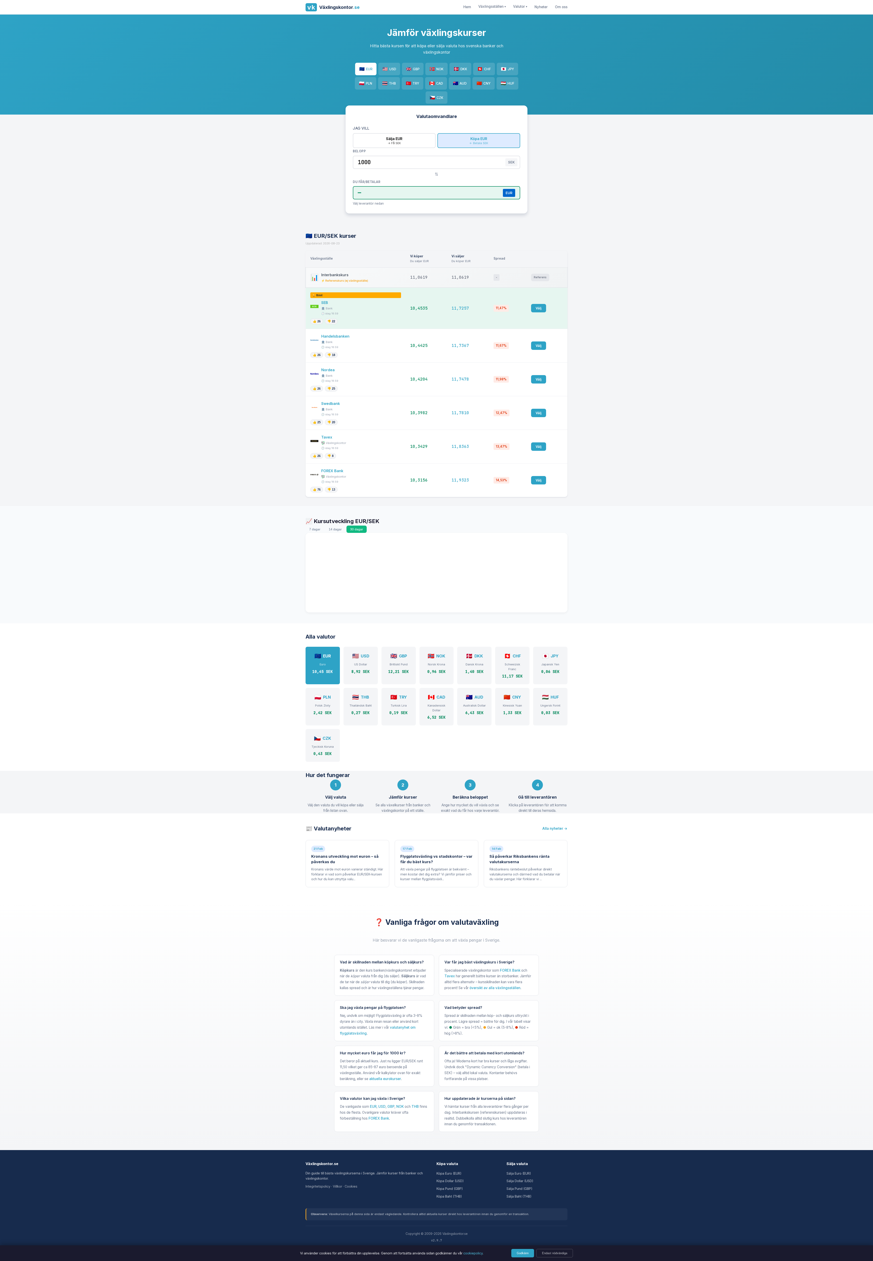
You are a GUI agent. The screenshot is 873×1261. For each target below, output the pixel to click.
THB (389, 83)
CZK (436, 97)
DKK (460, 69)
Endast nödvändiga (554, 1253)
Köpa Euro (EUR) (449, 1173)
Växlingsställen (492, 6)
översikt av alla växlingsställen (494, 988)
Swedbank (331, 403)
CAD (436, 83)
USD (389, 69)
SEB (325, 302)
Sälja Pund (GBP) (519, 1189)
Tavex (327, 437)
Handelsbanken (335, 336)
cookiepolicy (473, 1253)
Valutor (520, 6)
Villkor (337, 1186)
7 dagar (314, 529)
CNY (484, 83)
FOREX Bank (332, 471)
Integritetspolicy (318, 1186)
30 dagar (356, 529)
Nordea (328, 370)
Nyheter (541, 7)
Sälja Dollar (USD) (520, 1181)
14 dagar (335, 529)
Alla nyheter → (554, 828)
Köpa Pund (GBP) (449, 1189)
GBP (412, 69)
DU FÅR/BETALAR (366, 182)
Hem (467, 7)
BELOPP (359, 151)
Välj (539, 308)
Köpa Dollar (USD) (450, 1181)
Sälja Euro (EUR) (519, 1173)
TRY (412, 83)
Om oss (561, 7)
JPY (507, 69)
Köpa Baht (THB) (449, 1196)
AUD (460, 83)
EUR (365, 69)
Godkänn (523, 1253)
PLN (365, 83)
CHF (484, 69)
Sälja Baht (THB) (519, 1196)
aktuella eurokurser (385, 1079)
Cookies (351, 1186)
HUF (507, 83)
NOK (436, 69)
